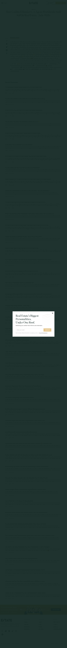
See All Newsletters (43, 332)
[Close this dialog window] (52, 313)
